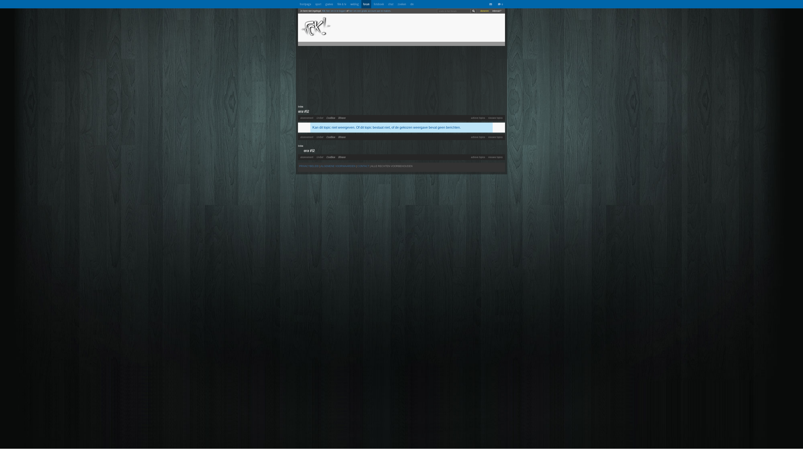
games (329, 4)
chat (390, 4)
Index (300, 106)
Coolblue (330, 118)
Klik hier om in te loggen (334, 11)
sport (318, 4)
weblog (354, 4)
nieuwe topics (495, 118)
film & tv (341, 4)
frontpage (305, 4)
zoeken (402, 4)
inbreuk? (496, 11)
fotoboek (379, 4)
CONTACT (363, 166)
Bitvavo (341, 118)
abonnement (306, 118)
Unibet (319, 118)
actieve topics (478, 118)
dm (412, 4)
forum (366, 4)
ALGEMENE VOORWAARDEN (338, 166)
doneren (484, 11)
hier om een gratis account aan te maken (369, 11)
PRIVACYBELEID (309, 166)
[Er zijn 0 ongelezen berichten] (491, 4)
